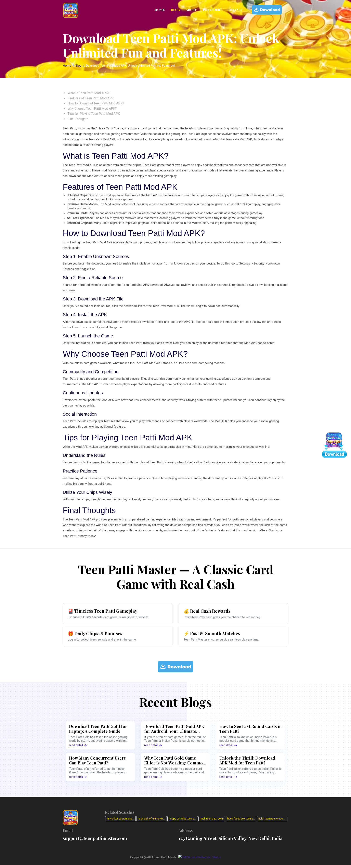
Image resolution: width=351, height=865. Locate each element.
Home (160, 10)
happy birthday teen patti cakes (183, 818)
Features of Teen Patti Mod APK (91, 98)
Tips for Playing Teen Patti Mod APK (94, 114)
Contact (235, 10)
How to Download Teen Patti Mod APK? (96, 103)
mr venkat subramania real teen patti (121, 818)
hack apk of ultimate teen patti (152, 818)
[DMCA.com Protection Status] (199, 857)
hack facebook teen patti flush (241, 818)
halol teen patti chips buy (272, 818)
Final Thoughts (78, 119)
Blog (175, 10)
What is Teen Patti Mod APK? (88, 93)
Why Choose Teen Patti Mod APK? (92, 109)
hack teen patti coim (212, 818)
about (191, 10)
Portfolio (212, 10)
